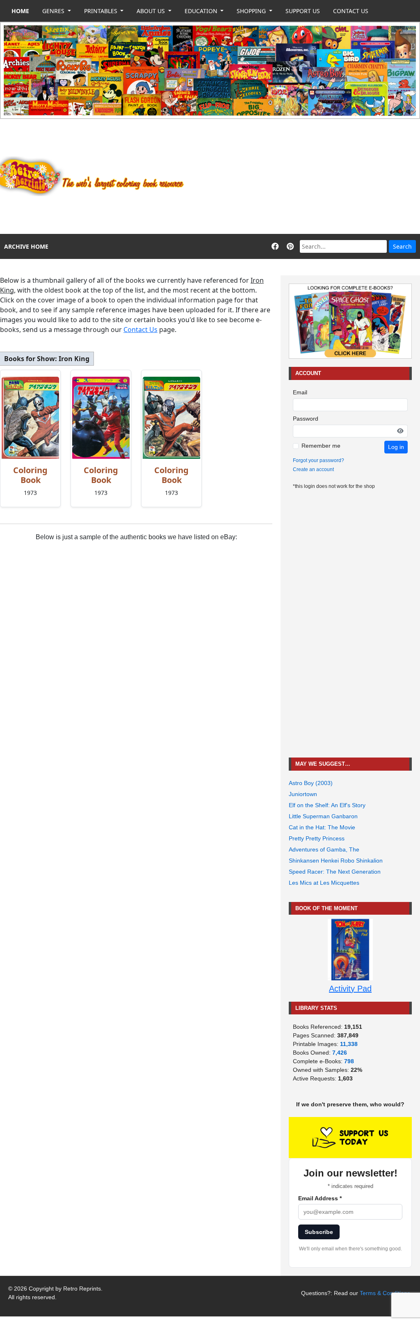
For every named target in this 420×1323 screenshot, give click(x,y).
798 (349, 1061)
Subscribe (319, 1232)
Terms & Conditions (385, 1293)
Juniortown (303, 794)
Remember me (320, 445)
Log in (396, 447)
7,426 (339, 1052)
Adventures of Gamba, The (324, 849)
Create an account (313, 469)
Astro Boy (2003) (311, 783)
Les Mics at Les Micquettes (324, 882)
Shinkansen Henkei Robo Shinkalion (336, 860)
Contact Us (140, 329)
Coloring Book (30, 475)
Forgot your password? (318, 460)
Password (305, 418)
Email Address (320, 1198)
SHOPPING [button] (252, 11)
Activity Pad (350, 988)
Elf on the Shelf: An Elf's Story (327, 805)
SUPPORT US (302, 11)
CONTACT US (350, 11)
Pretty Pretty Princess (317, 838)
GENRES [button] (54, 11)
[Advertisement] (306, 176)
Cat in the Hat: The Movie (322, 827)
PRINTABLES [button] (101, 11)
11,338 (349, 1044)
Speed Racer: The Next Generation (335, 871)
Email (300, 392)
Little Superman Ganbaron (323, 816)
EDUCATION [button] (202, 11)
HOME (20, 11)
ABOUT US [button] (152, 11)
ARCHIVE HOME (26, 246)
